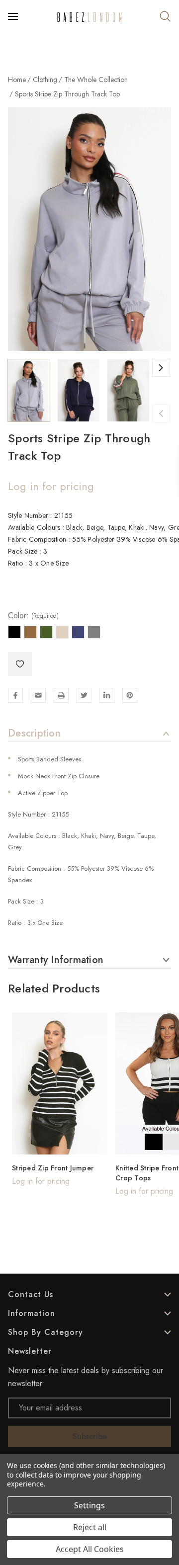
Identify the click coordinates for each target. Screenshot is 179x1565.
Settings (89, 1505)
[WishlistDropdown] (20, 664)
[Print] (61, 695)
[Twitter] (84, 695)
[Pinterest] (129, 695)
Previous (161, 413)
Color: (33, 616)
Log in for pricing (51, 486)
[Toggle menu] (14, 16)
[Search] (165, 16)
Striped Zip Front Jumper (52, 1168)
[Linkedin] (106, 695)
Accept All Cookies (90, 1549)
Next (161, 368)
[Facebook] (15, 695)
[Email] (38, 695)
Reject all (89, 1527)
